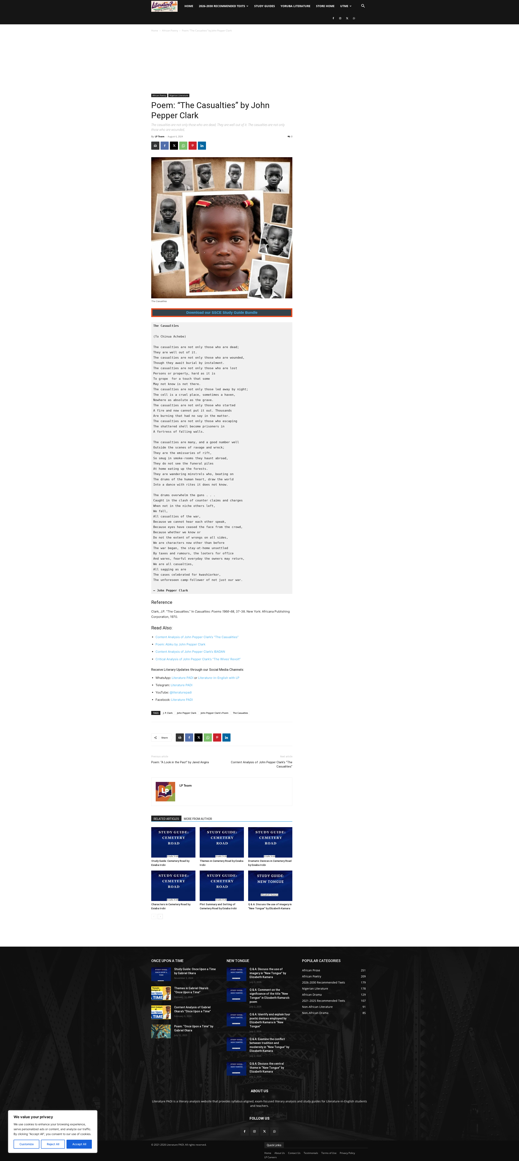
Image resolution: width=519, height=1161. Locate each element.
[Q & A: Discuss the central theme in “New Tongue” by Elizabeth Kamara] (236, 1069)
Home (188, 6)
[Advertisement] (259, 63)
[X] (347, 18)
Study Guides (264, 6)
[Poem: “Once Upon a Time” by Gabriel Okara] (161, 1031)
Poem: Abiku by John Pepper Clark (180, 644)
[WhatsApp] (354, 18)
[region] (52, 1131)
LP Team (159, 136)
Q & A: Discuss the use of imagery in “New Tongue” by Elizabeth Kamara (268, 973)
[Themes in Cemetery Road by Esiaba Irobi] (222, 842)
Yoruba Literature (295, 6)
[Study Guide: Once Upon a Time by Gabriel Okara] (161, 974)
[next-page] (160, 916)
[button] (363, 6)
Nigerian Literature (178, 95)
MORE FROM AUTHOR (198, 818)
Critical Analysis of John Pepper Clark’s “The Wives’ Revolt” (198, 659)
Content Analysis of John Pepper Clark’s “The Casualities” (197, 637)
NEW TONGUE (238, 961)
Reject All (53, 1144)
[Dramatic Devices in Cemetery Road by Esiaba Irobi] (270, 842)
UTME (344, 6)
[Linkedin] (202, 146)
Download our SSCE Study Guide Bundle (221, 313)
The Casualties (240, 712)
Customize (26, 1144)
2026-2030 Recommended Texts (222, 6)
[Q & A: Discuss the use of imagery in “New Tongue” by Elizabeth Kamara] (270, 886)
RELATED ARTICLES (166, 818)
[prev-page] (153, 916)
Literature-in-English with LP (218, 678)
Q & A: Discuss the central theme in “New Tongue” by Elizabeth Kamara (267, 1067)
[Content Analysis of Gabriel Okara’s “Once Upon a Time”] (161, 1012)
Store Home (325, 6)
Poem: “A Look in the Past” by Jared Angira (180, 762)
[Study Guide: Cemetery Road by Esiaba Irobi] (173, 842)
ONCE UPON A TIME (167, 961)
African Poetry (170, 30)
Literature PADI (182, 678)
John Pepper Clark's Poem (214, 712)
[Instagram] (340, 18)
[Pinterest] (193, 146)
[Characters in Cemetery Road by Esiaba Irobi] (173, 886)
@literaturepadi (181, 692)
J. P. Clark (168, 712)
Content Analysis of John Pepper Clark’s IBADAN (190, 652)
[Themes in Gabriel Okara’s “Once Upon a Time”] (161, 993)
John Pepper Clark (186, 712)
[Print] (155, 146)
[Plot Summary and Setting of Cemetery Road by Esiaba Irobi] (222, 886)
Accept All (79, 1144)
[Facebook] (333, 18)
